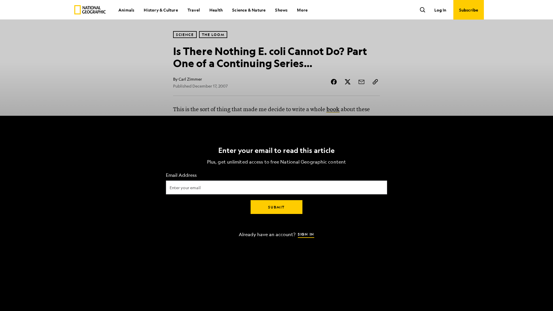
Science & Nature (249, 9)
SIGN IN (306, 234)
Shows (281, 9)
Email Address (181, 175)
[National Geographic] (90, 9)
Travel (194, 9)
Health (216, 9)
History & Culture (161, 9)
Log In (440, 9)
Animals (126, 9)
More (302, 9)
